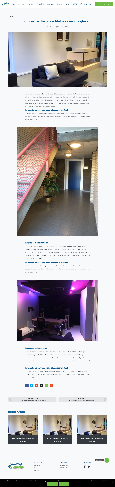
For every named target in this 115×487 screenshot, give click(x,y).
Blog (11, 16)
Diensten (30, 4)
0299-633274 (63, 468)
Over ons (21, 4)
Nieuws (66, 27)
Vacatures (50, 4)
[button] (107, 460)
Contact (59, 4)
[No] (113, 483)
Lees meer (64, 484)
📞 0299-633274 (71, 4)
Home (13, 4)
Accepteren (52, 484)
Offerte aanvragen (104, 4)
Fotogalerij (40, 4)
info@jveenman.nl (64, 465)
